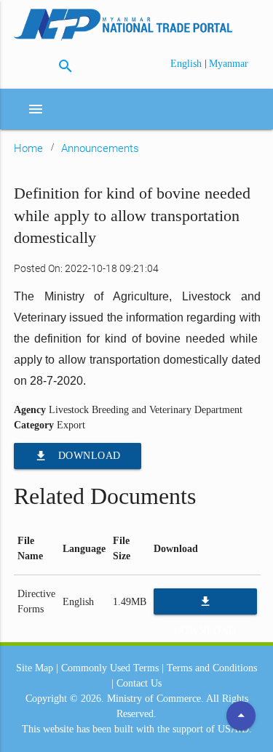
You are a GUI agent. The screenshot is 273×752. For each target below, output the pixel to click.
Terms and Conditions (212, 668)
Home (28, 148)
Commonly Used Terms (110, 668)
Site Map (34, 668)
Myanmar (228, 63)
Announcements (100, 148)
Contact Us (139, 683)
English (187, 63)
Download (77, 456)
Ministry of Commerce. (155, 698)
